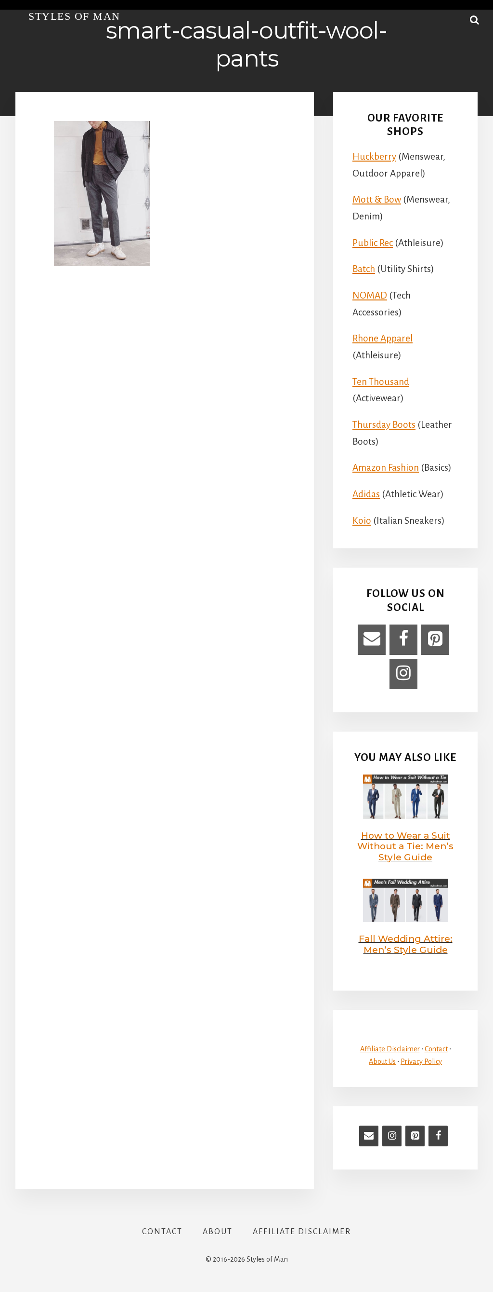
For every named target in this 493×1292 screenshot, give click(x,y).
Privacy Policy (421, 1061)
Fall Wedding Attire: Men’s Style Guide (406, 944)
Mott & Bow (376, 199)
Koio (361, 521)
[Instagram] (403, 674)
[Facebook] (403, 640)
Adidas (366, 494)
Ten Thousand (380, 382)
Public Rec (372, 243)
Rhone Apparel (382, 338)
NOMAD (369, 295)
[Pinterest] (435, 640)
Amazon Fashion (385, 467)
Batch (363, 269)
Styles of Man (74, 16)
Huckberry (374, 156)
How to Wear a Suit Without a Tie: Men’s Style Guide (405, 846)
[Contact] (372, 640)
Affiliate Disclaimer (390, 1049)
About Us (382, 1061)
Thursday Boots (383, 425)
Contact (436, 1049)
